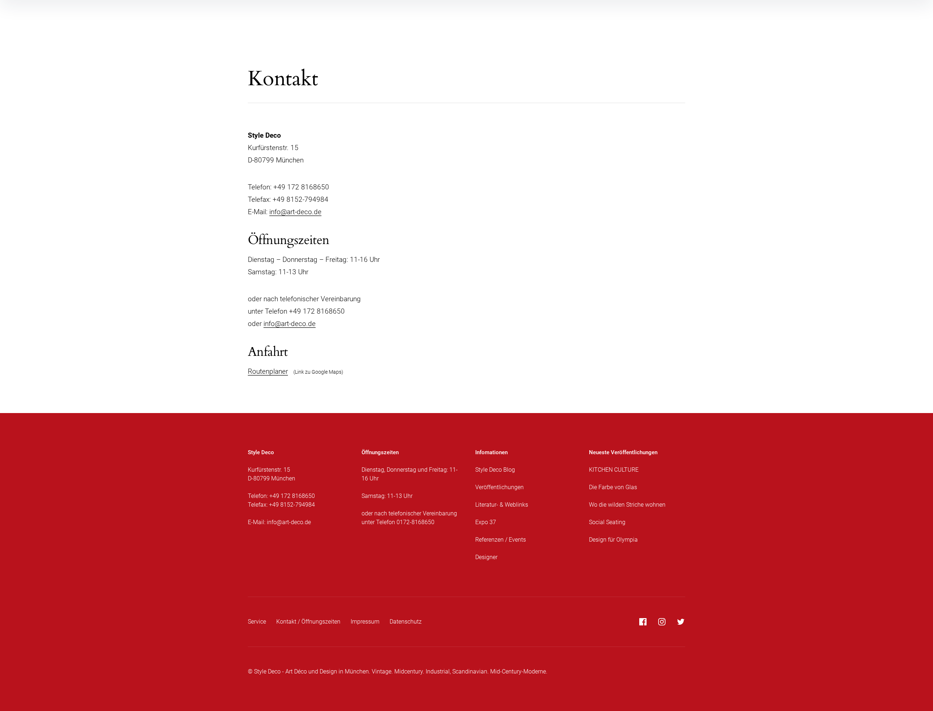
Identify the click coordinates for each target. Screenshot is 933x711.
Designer (486, 557)
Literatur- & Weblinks (501, 504)
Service (257, 621)
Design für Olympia (613, 539)
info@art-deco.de (295, 212)
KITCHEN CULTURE (614, 469)
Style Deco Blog (495, 469)
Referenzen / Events (500, 539)
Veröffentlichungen (499, 487)
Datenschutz (406, 621)
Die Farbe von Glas (613, 487)
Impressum (365, 621)
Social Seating (607, 522)
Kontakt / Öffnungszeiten (308, 621)
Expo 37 (485, 522)
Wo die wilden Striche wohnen (627, 504)
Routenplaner (268, 371)
